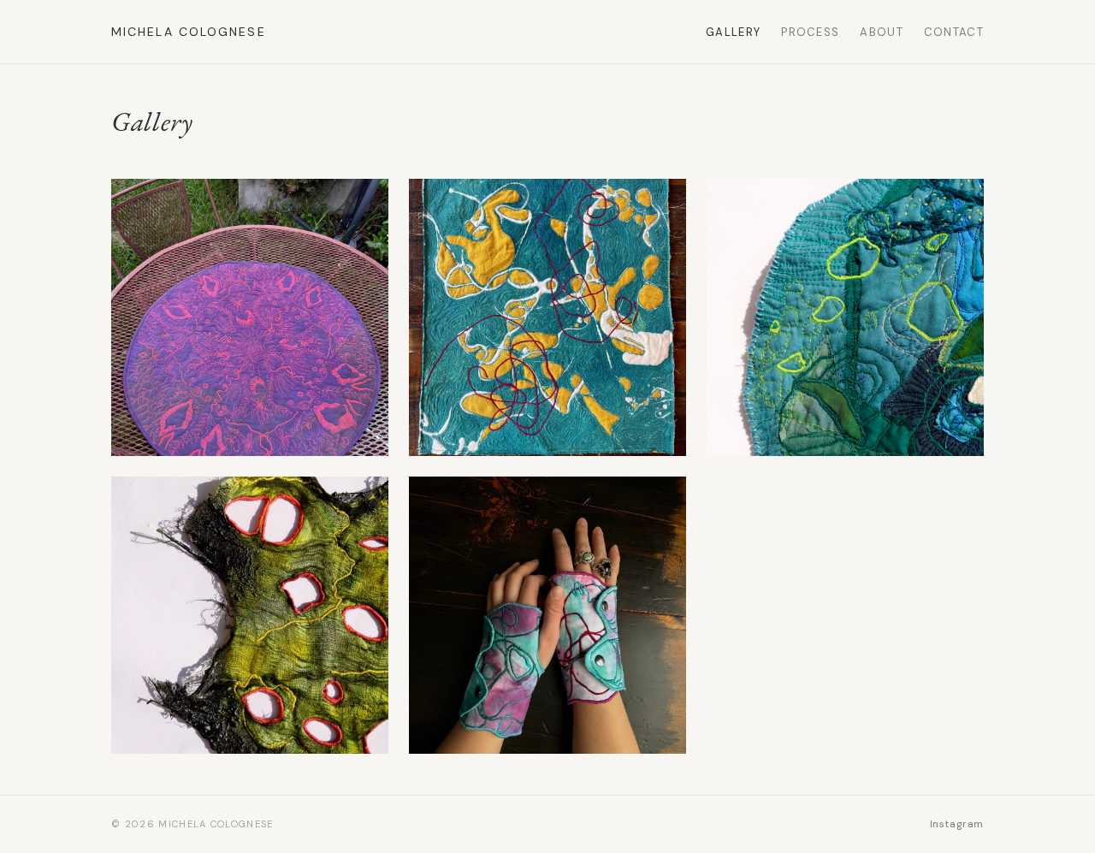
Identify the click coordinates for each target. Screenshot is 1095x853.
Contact (954, 32)
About (881, 32)
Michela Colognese (188, 31)
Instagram (957, 824)
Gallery (733, 32)
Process (810, 32)
